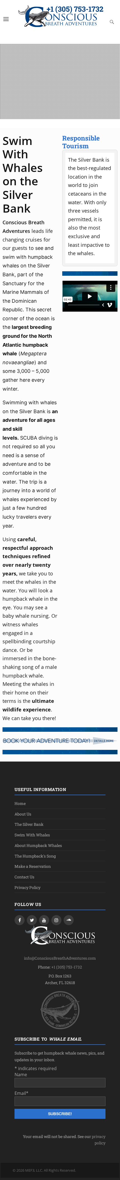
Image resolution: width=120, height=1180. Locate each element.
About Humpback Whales (38, 845)
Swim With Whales (32, 834)
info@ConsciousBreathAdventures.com (60, 958)
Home (20, 803)
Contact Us (24, 877)
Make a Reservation (33, 866)
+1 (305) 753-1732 (75, 9)
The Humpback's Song (35, 856)
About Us (23, 814)
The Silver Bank (29, 824)
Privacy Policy (27, 887)
